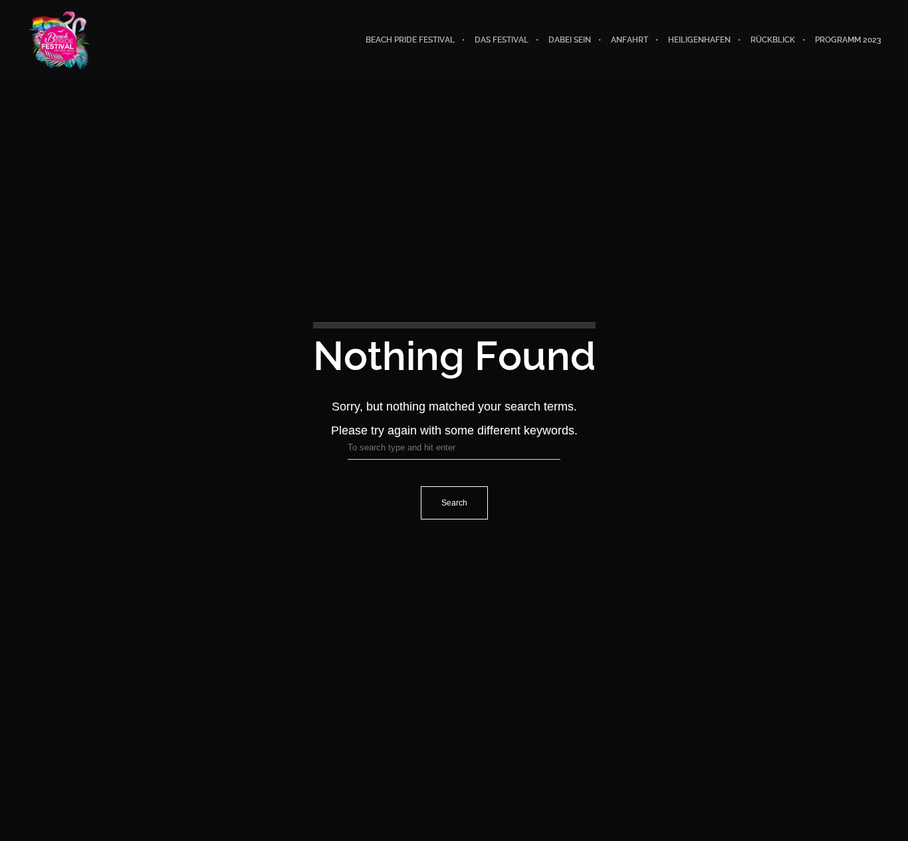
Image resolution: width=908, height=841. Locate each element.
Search (454, 503)
